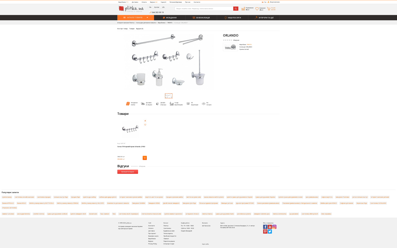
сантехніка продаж (44, 197)
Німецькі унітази (227, 203)
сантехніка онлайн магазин (24, 197)
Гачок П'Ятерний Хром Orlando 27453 (131, 147)
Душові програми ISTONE (245, 203)
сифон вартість (327, 197)
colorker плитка (38, 214)
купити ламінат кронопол (173, 214)
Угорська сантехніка (9, 208)
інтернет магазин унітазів (380, 197)
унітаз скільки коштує (360, 197)
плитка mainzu (207, 214)
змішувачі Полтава (342, 197)
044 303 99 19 (158, 12)
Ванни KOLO (21, 203)
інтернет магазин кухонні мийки (131, 197)
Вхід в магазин (275, 2)
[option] (168, 62)
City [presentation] (150, 7)
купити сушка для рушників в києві (290, 197)
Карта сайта (205, 244)
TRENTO (169, 23)
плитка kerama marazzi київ (151, 214)
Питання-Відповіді (176, 2)
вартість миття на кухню (154, 197)
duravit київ (93, 214)
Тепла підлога (168, 233)
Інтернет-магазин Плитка (125, 23)
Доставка (135, 2)
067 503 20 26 (206, 226)
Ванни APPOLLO (8, 203)
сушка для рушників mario (225, 214)
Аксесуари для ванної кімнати (146, 23)
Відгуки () (139, 29)
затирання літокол (192, 214)
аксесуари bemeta (23, 214)
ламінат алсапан (8, 214)
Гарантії (163, 2)
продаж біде (75, 197)
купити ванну (6, 197)
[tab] (150, 7)
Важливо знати (153, 236)
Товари (131, 29)
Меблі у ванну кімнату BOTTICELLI (41, 203)
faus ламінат (104, 214)
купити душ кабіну (89, 197)
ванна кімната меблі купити (214, 197)
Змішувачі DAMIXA (138, 203)
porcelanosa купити (244, 214)
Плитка (166, 226)
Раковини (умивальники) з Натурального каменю (300, 203)
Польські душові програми (208, 203)
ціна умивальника (312, 197)
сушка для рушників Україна (265, 197)
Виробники (123, 2)
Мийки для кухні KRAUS (328, 203)
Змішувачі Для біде (189, 203)
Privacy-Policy (152, 244)
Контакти (197, 2)
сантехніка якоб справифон (128, 214)
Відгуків (236, 40)
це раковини (294, 214)
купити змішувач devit (78, 214)
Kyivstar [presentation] (156, 7)
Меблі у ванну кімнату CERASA (67, 203)
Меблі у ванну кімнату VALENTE (93, 203)
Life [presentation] (163, 7)
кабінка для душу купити (107, 197)
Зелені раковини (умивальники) (268, 203)
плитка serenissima (279, 214)
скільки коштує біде (61, 197)
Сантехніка (167, 228)
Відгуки (153, 2)
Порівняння (249, 8)
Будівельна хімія (169, 231)
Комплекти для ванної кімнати (118, 203)
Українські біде (361, 203)
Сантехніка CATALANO (378, 203)
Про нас (187, 2)
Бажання (262, 8)
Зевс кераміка (326, 214)
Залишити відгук (127, 172)
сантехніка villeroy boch (310, 214)
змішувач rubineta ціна (262, 214)
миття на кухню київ (194, 197)
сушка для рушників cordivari (57, 214)
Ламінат (166, 239)
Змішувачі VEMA (154, 203)
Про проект (152, 233)
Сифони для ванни (346, 203)
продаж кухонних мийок (174, 197)
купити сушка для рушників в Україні (239, 197)
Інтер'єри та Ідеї (169, 244)
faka (114, 214)
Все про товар (122, 29)
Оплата (144, 2)
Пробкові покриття (170, 236)
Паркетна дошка (169, 241)
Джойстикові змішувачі (171, 203)
